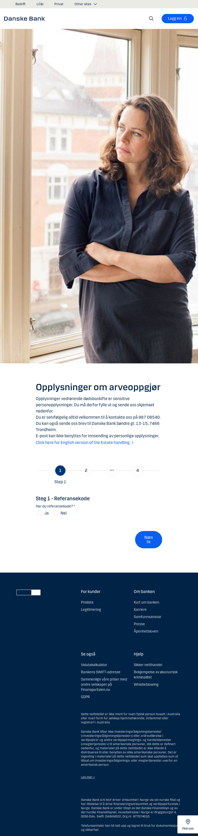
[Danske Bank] (26, 18)
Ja (46, 513)
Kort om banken (146, 602)
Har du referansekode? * (55, 506)
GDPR (85, 697)
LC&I (40, 4)
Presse (139, 624)
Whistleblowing (146, 684)
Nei (64, 513)
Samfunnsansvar (147, 617)
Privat (58, 4)
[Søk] (151, 18)
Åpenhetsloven (146, 631)
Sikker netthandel (148, 665)
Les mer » (88, 777)
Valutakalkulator (94, 665)
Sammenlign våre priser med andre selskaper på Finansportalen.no (104, 684)
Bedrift (20, 4)
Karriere (140, 609)
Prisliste (87, 602)
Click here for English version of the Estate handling (83, 442)
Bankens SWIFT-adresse (100, 672)
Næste (148, 539)
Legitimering (91, 609)
